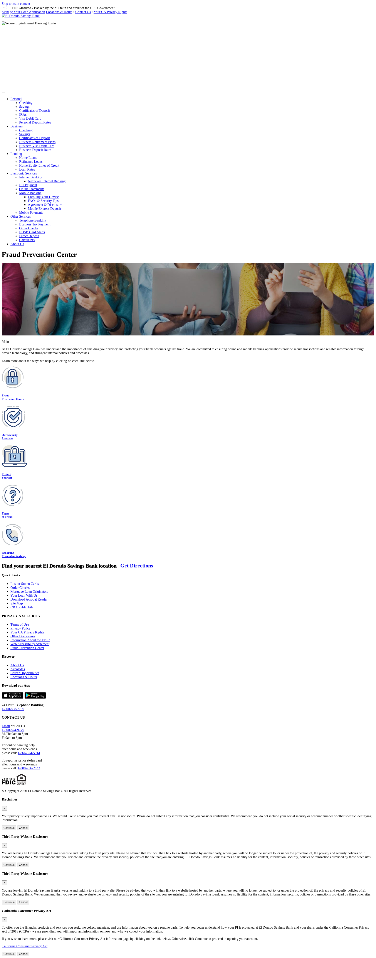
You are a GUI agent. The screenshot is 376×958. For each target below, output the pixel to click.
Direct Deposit (29, 236)
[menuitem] (192, 110)
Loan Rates (27, 169)
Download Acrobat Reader (28, 599)
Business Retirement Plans (37, 142)
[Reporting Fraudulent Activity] (13, 544)
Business (16, 126)
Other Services (20, 216)
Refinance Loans (30, 161)
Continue (9, 827)
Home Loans (28, 157)
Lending (16, 154)
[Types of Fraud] (13, 505)
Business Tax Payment (34, 224)
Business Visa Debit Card (36, 146)
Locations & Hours (59, 12)
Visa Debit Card (30, 118)
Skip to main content (16, 3)
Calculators (27, 240)
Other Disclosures (22, 636)
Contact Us (83, 12)
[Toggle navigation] (3, 92)
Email (6, 726)
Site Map (16, 603)
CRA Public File (21, 607)
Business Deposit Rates (35, 150)
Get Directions (136, 566)
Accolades (17, 669)
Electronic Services (23, 173)
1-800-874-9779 (13, 730)
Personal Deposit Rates (35, 122)
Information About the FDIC (30, 640)
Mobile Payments (31, 212)
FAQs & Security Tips (43, 201)
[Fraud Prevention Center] (13, 387)
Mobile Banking (30, 193)
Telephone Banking (32, 220)
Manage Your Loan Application (23, 12)
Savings (24, 106)
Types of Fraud (7, 515)
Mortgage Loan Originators (29, 591)
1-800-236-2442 (29, 768)
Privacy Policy (20, 628)
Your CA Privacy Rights (110, 12)
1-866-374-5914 (29, 753)
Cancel (23, 827)
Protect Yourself (7, 475)
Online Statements (31, 189)
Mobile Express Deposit (44, 208)
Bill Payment (28, 185)
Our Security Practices (10, 436)
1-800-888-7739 (13, 709)
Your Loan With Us (23, 595)
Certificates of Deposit (34, 110)
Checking (25, 103)
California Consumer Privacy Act (24, 946)
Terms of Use (19, 624)
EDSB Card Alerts (32, 232)
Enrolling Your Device (43, 197)
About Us (17, 244)
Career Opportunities (24, 673)
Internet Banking (30, 177)
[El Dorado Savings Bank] (21, 16)
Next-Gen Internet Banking (46, 181)
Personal (16, 99)
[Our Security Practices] (13, 426)
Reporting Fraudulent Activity (14, 554)
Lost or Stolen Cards (24, 584)
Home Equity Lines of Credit (39, 165)
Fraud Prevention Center (13, 397)
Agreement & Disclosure (45, 204)
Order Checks (28, 228)
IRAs (23, 114)
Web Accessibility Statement (29, 644)
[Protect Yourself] (14, 465)
